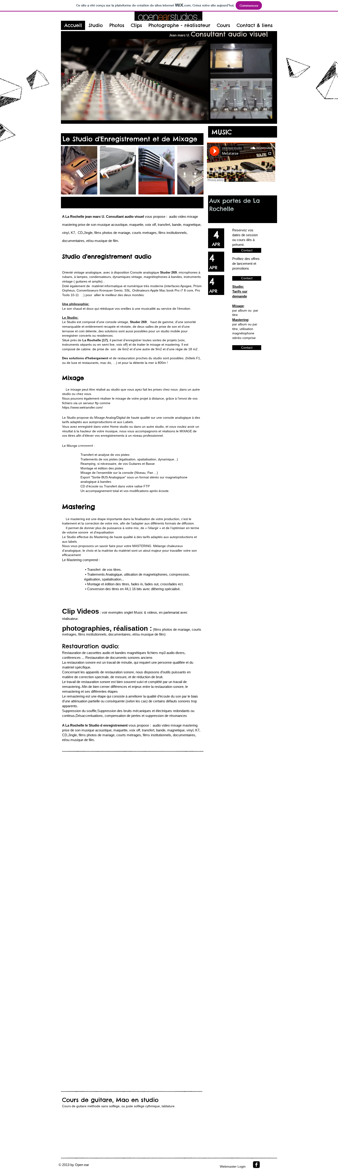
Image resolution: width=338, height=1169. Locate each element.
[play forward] (197, 170)
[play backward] (66, 170)
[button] (79, 170)
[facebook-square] (256, 1164)
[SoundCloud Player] (241, 162)
